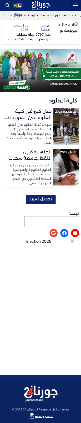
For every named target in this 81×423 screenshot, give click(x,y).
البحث (74, 213)
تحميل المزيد (40, 199)
